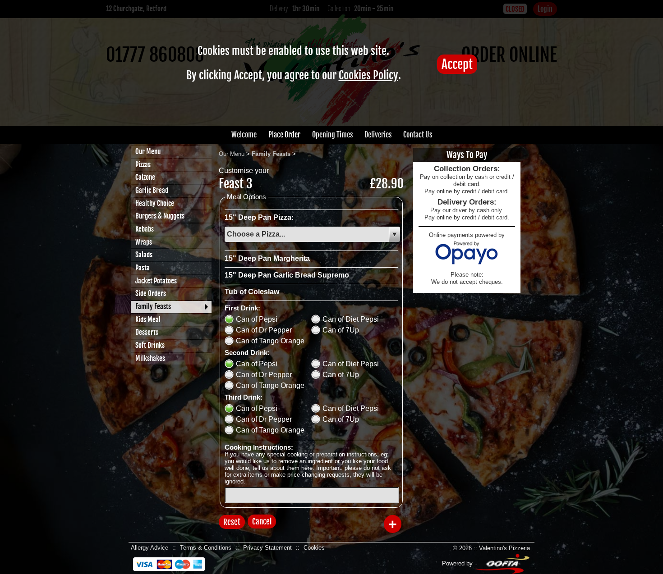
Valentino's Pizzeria (504, 548)
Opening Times (332, 134)
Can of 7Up (340, 330)
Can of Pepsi (256, 319)
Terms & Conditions (205, 547)
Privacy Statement (267, 547)
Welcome (244, 134)
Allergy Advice (149, 547)
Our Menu (148, 151)
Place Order (284, 134)
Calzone (145, 177)
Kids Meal (148, 319)
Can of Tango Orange (270, 341)
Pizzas (143, 164)
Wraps (143, 242)
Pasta (142, 268)
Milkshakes (150, 358)
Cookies (314, 547)
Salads (143, 255)
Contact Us (417, 134)
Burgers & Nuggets (159, 216)
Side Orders (150, 293)
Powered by (458, 563)
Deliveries (377, 134)
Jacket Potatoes (156, 281)
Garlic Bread (151, 190)
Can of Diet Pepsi (350, 319)
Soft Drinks (150, 345)
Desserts (146, 332)
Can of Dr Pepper (264, 330)
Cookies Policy (368, 75)
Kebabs (144, 229)
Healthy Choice (154, 203)
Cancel (262, 521)
